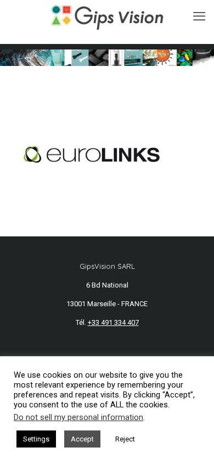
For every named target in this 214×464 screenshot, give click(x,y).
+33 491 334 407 (113, 322)
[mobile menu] (199, 16)
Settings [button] (36, 439)
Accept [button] (82, 439)
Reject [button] (125, 439)
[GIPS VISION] (107, 16)
